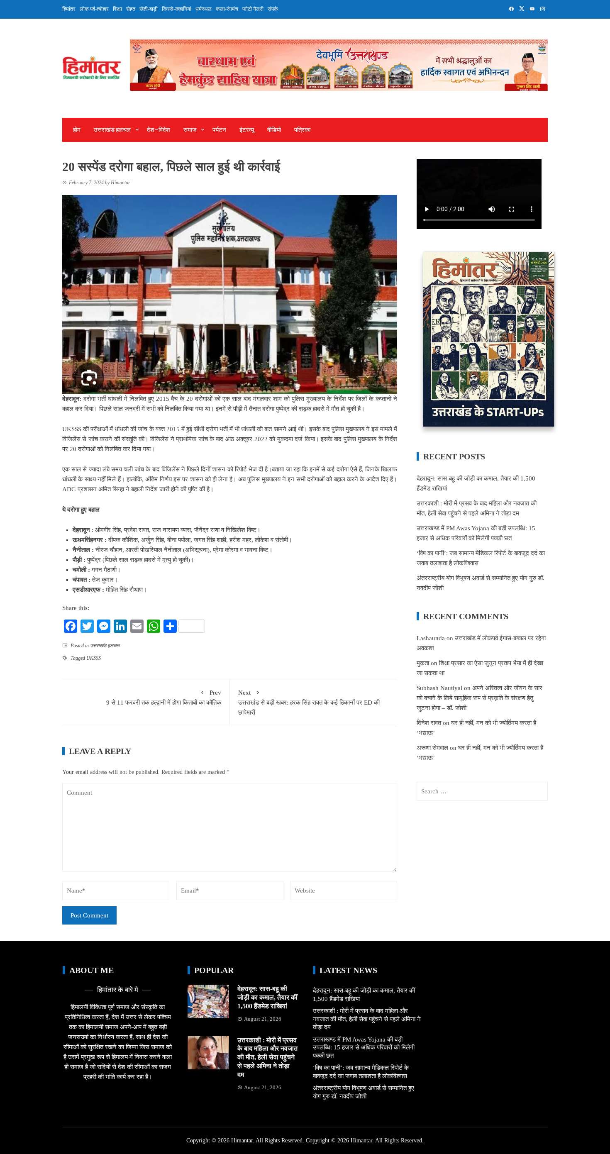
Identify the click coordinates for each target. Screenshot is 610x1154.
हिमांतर (69, 9)
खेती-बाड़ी (148, 9)
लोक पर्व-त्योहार (94, 9)
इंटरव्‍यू (246, 130)
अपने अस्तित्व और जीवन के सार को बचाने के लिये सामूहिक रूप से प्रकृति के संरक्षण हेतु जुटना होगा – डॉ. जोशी (479, 698)
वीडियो (274, 130)
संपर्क (273, 9)
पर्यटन (219, 130)
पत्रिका (302, 130)
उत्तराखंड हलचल (112, 130)
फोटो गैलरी (253, 9)
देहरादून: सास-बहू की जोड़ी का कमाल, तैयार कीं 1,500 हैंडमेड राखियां (267, 997)
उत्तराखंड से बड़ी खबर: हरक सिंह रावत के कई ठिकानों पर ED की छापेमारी (309, 702)
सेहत (130, 9)
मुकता (423, 663)
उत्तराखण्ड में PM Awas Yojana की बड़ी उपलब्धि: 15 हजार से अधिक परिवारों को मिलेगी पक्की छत (364, 1047)
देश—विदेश (158, 130)
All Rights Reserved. (399, 1140)
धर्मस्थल (203, 9)
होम (77, 130)
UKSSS (93, 658)
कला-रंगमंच (227, 9)
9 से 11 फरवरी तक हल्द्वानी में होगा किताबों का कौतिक (163, 697)
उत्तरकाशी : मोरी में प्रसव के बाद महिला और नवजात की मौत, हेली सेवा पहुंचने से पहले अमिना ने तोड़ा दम (267, 1057)
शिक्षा (117, 9)
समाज (190, 130)
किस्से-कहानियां (176, 9)
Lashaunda (431, 638)
